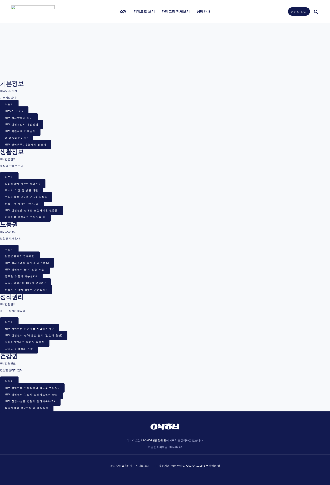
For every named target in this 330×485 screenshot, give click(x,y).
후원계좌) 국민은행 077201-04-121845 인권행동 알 (189, 465)
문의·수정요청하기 (121, 465)
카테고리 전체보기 (176, 11)
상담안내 (203, 11)
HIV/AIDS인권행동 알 (153, 440)
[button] (299, 11)
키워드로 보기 (144, 11)
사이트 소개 (143, 465)
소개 (123, 11)
